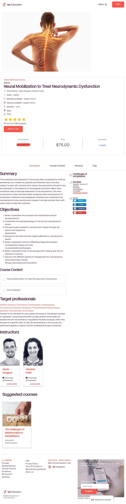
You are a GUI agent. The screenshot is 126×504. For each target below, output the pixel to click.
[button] (79, 200)
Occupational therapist (10, 307)
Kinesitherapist (47, 304)
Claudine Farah (38, 91)
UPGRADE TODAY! (80, 193)
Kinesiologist (34, 304)
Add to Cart (13, 129)
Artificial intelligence (59, 460)
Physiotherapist (39, 307)
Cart (118, 4)
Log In (103, 145)
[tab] (34, 166)
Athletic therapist (8, 304)
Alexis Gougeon (25, 91)
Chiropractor (22, 304)
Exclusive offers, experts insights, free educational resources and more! (100, 464)
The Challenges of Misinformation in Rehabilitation (14, 433)
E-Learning (7, 460)
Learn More (12, 384)
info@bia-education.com (11, 496)
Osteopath (26, 307)
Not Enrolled (23, 145)
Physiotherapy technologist (21, 310)
